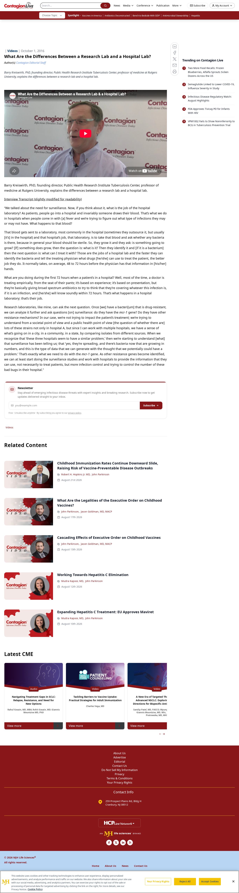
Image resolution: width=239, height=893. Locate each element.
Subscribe (149, 405)
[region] (119, 882)
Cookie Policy (35, 889)
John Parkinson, (70, 511)
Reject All (185, 881)
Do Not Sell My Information (119, 770)
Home (95, 866)
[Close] (233, 881)
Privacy (119, 774)
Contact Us (119, 766)
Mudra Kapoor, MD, (72, 581)
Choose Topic (49, 15)
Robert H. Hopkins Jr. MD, (75, 474)
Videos (9, 427)
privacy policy (74, 412)
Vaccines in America (92, 15)
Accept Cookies (210, 881)
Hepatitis (195, 15)
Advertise (119, 757)
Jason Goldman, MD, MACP (96, 511)
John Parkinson (100, 474)
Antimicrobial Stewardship (175, 15)
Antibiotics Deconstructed (117, 15)
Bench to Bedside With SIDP (146, 15)
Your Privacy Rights (119, 782)
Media (126, 5)
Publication (163, 5)
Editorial (119, 761)
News (117, 5)
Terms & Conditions (120, 778)
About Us (119, 753)
